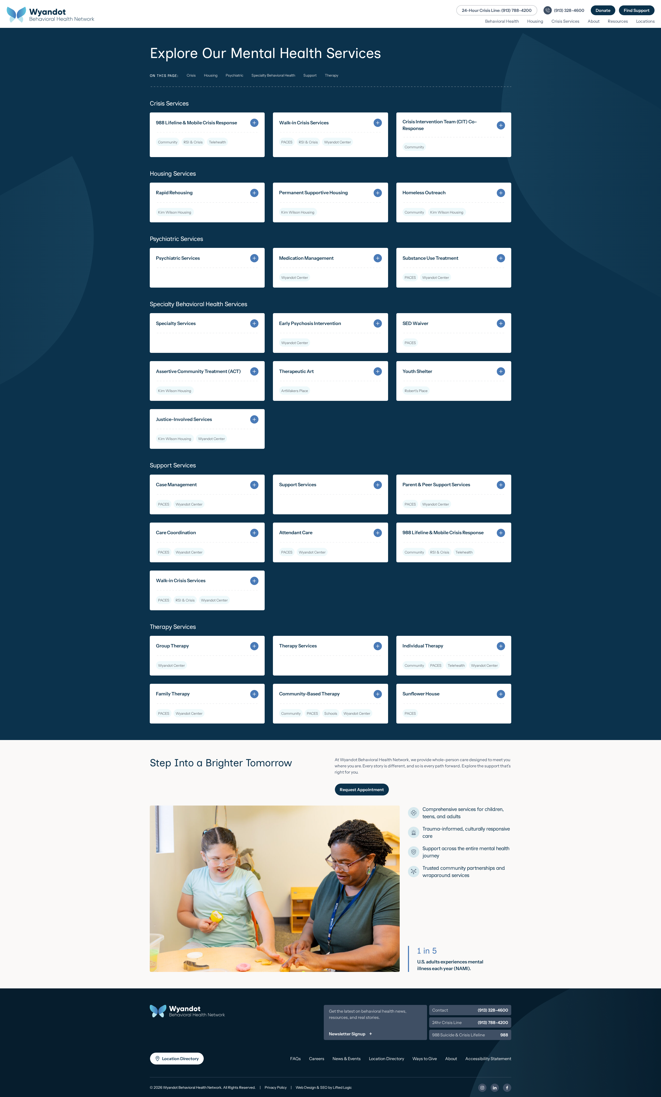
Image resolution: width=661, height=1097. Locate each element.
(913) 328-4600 (493, 1010)
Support (310, 75)
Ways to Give (424, 1058)
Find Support (639, 10)
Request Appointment (362, 789)
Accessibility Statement (488, 1058)
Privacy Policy (276, 1087)
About (451, 1058)
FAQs (295, 1058)
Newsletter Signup (347, 1033)
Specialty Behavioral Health (273, 75)
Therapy (331, 75)
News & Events (347, 1058)
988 (504, 1034)
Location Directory (180, 1060)
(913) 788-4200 (493, 1022)
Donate (606, 10)
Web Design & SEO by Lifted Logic (324, 1087)
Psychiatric (234, 75)
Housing (210, 75)
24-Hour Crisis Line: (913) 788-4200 (497, 10)
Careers (316, 1058)
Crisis (191, 75)
